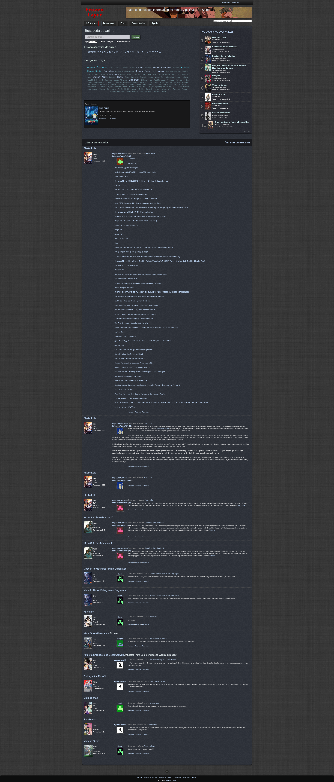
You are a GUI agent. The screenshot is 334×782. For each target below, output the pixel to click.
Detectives (119, 71)
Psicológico (127, 82)
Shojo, (144, 74)
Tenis (180, 86)
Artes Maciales (93, 84)
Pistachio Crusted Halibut (124, 389)
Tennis (124, 86)
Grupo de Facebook (179, 777)
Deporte (156, 89)
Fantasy (185, 89)
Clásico (136, 82)
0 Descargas (112, 118)
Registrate (226, 2)
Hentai (120, 76)
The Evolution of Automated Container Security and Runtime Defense (139, 296)
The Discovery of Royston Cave (126, 278)
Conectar (235, 2)
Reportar (138, 412)
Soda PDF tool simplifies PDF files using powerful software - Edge (138, 203)
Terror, (155, 84)
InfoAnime (91, 23)
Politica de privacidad (165, 777)
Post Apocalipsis (145, 91)
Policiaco (102, 89)
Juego (128, 91)
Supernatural (111, 89)
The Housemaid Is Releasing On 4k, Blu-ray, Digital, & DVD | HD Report (140, 372)
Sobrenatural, (122, 84)
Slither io (212, 530)
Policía (120, 89)
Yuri (172, 74)
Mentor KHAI (119, 270)
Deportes (125, 68)
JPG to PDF (119, 234)
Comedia (102, 67)
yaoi (149, 74)
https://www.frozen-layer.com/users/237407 (121, 154)
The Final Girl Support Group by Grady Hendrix (131, 323)
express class (119, 332)
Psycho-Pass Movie (221, 112)
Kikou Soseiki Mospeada (96, 633)
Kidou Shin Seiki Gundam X (98, 517)
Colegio (151, 86)
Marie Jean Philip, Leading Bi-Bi (126, 336)
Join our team (119, 345)
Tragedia (110, 86)
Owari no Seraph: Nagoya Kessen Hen (232, 122)
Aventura (169, 82)
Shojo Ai (143, 77)
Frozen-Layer (171, 780)
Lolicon (108, 82)
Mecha (161, 70)
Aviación (143, 82)
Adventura (176, 89)
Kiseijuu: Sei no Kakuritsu (223, 56)
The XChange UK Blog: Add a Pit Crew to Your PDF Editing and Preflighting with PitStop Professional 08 (151, 207)
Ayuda (155, 23)
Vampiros (104, 74)
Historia (90, 74)
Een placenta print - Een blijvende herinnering (131, 398)
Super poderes (99, 82)
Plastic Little (90, 148)
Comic (168, 86)
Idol (151, 80)
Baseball (132, 86)
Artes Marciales (171, 71)
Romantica (109, 70)
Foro (122, 23)
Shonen (96, 76)
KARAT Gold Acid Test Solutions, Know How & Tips (133, 301)
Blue (116, 243)
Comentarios (138, 23)
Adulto (105, 76)
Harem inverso (166, 89)
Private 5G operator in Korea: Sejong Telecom (131, 194)
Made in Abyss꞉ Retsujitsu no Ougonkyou (105, 568)
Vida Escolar (92, 89)
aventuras (114, 73)
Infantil (122, 74)
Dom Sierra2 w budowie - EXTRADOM (128, 376)
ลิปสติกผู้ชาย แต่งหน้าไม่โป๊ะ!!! (125, 407)
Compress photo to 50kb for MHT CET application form (134, 212)
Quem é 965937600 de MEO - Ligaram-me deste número (135, 309)
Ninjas (162, 82)
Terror (111, 68)
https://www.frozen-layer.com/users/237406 (121, 424)
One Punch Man (219, 37)
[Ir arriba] (167, 771)
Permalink (131, 412)
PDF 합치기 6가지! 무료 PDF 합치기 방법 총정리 (131, 252)
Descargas (108, 23)
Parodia (150, 77)
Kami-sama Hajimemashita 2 (224, 46)
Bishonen (144, 80)
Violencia (123, 80)
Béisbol (186, 86)
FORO (139, 777)
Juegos (134, 89)
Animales (170, 80)
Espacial (112, 77)
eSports (135, 91)
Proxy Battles (91, 86)
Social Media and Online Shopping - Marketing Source (134, 318)
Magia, (116, 80)
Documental (117, 82)
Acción (185, 67)
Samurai (149, 89)
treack (120, 703)
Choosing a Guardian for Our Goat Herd (129, 354)
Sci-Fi (154, 71)
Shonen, (139, 70)
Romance (148, 68)
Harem (97, 74)
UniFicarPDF (132, 163)
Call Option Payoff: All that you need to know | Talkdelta (134, 349)
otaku (156, 82)
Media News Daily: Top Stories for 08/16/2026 (131, 380)
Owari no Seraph (219, 85)
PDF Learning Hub (121, 176)
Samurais (108, 80)
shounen (162, 84)
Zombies (156, 91)
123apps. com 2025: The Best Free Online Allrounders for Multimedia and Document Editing (147, 256)
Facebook (131, 159)
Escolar (118, 86)
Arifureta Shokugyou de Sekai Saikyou (104, 654)
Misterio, (132, 84)
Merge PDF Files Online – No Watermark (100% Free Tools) (136, 221)
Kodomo (113, 91)
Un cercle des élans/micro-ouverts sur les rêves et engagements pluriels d (141, 274)
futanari (89, 82)
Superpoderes (183, 71)
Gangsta (216, 75)
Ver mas (247, 131)
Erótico (163, 91)
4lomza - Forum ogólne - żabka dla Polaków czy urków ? (134, 363)
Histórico (127, 89)
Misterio (117, 68)
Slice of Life (134, 79)
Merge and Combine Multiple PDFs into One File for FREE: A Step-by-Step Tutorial (144, 247)
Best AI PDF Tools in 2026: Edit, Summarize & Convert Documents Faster (140, 216)
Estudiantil (166, 67)
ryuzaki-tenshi (120, 660)
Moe (144, 86)
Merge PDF (119, 229)
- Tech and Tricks (120, 185)
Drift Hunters (242, 505)
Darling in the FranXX (95, 676)
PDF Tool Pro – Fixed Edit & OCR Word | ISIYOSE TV (133, 190)
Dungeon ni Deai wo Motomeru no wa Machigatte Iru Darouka (229, 66)
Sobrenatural (129, 71)
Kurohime (89, 611)
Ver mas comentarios (237, 142)
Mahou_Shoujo (164, 74)
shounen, (176, 68)
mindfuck (103, 84)
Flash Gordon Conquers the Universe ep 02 (130, 358)
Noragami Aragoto (220, 103)
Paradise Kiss (91, 719)
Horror (169, 84)
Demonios (136, 74)
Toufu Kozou (104, 108)
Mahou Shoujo (170, 77)
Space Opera (160, 86)
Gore (177, 74)
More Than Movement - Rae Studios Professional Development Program (140, 394)
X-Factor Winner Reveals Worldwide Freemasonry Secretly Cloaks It (139, 283)
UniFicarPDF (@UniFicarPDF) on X (127, 167)
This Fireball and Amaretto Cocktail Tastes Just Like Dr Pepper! (137, 305)
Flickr (194, 777)
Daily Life (177, 84)
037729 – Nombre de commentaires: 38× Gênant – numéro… (136, 314)
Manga (139, 84)
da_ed (120, 574)
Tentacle (177, 82)
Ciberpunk (112, 84)
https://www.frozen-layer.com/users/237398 (121, 501)
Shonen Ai (134, 77)
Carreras (178, 80)
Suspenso (120, 91)
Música (185, 77)
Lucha (132, 68)
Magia (129, 74)
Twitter (189, 777)
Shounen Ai (147, 84)
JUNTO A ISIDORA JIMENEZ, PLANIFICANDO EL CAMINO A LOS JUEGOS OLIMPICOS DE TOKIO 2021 (152, 292)
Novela (184, 84)
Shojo (127, 77)
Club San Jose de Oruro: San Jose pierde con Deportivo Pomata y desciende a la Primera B (147, 385)
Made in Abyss (91, 741)
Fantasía (91, 67)
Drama (156, 67)
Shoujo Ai (185, 82)
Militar (155, 74)
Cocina (186, 80)
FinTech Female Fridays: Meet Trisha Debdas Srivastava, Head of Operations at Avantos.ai (146, 327)
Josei (179, 77)
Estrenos (92, 51)
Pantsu (139, 86)
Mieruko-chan (91, 697)
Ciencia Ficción (94, 70)
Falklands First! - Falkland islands (126, 265)
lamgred (120, 638)
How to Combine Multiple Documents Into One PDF (133, 367)
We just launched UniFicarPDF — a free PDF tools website (135, 172)
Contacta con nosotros (150, 777)
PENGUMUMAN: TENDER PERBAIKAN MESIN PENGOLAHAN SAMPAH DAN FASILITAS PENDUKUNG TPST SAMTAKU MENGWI (161, 403)
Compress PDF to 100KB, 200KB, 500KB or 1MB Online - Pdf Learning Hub (141, 181)
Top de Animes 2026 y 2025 (217, 31)
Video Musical (92, 80)
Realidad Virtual (159, 80)
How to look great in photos (124, 287)
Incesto (101, 80)
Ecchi (147, 70)
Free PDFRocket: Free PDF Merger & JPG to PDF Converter (136, 198)
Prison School (218, 94)
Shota (150, 82)
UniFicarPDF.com (163, 428)
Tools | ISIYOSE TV (121, 238)
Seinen (139, 67)
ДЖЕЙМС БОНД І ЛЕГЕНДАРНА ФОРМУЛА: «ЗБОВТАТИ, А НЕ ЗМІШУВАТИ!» (143, 341)
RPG (174, 86)
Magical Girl (159, 77)
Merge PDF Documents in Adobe (126, 225)
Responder (145, 412)
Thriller (141, 89)
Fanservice (102, 86)
